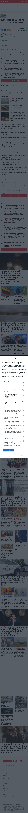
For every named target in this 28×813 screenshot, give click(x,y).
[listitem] (14, 382)
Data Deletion (6, 455)
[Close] (25, 358)
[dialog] (14, 406)
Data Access (14, 455)
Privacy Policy (22, 455)
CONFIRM (8, 450)
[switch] (23, 385)
